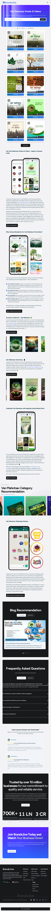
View (18, 38)
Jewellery (25, 871)
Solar (24, 877)
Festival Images (34, 873)
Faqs (32, 879)
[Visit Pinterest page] (43, 900)
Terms (33, 888)
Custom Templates (35, 875)
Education (25, 875)
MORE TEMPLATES (5, 484)
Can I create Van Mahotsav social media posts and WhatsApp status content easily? (22, 683)
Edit (13, 38)
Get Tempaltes (21, 615)
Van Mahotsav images (11, 323)
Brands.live (8, 869)
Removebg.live (44, 875)
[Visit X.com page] (37, 900)
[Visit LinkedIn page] (34, 900)
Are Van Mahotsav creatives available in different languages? (17, 693)
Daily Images (34, 871)
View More (25, 145)
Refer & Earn (35, 890)
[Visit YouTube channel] (46, 900)
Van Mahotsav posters (23, 202)
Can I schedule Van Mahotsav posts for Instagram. (14, 700)
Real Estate (25, 873)
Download (15, 49)
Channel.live (43, 873)
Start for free (25, 805)
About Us (33, 877)
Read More (30, 615)
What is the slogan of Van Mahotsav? (11, 707)
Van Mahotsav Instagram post (34, 367)
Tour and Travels (26, 879)
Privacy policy (35, 884)
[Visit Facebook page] (31, 900)
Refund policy (35, 886)
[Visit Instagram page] (40, 900)
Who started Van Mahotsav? (9, 714)
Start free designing (25, 908)
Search (42, 19)
